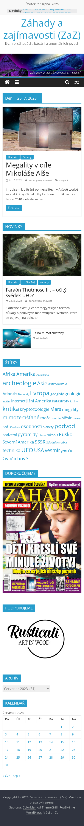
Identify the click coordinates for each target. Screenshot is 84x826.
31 (6, 765)
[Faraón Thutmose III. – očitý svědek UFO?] (42, 236)
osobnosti (31, 426)
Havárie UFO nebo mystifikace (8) (46, 11)
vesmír (52, 450)
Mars (55, 409)
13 (40, 742)
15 (62, 742)
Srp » (16, 776)
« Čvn (6, 776)
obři (6, 426)
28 (51, 757)
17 (6, 750)
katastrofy (60, 401)
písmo (42, 435)
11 (18, 742)
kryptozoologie (34, 409)
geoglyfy (57, 394)
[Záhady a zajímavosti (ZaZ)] (7, 82)
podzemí (10, 434)
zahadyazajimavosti (41, 180)
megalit (63, 180)
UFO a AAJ (29, 282)
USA (39, 450)
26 (29, 757)
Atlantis (10, 393)
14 (51, 742)
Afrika (9, 374)
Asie (42, 383)
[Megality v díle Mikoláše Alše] (42, 109)
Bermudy (23, 394)
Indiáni (6, 401)
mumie (56, 418)
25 (18, 757)
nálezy (77, 418)
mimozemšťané (21, 417)
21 (51, 750)
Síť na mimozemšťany (48, 333)
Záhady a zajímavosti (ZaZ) (42, 28)
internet (18, 400)
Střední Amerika (56, 442)
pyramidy (28, 434)
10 (6, 742)
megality (70, 409)
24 (6, 757)
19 (29, 750)
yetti (64, 451)
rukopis (52, 435)
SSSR (40, 442)
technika (11, 450)
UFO (27, 450)
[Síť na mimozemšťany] (17, 331)
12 (29, 742)
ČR (70, 451)
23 (73, 750)
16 (73, 742)
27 (40, 757)
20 (40, 750)
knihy (74, 401)
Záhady (27, 157)
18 (18, 750)
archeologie (19, 383)
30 (73, 757)
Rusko (65, 434)
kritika (11, 409)
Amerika (26, 373)
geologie (73, 394)
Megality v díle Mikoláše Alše (28, 169)
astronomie (57, 384)
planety (48, 427)
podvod (64, 426)
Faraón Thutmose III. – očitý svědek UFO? (36, 292)
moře (45, 418)
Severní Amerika (18, 442)
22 (62, 750)
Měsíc (66, 417)
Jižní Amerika (38, 401)
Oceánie (15, 427)
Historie (12, 157)
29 (62, 757)
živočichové (15, 458)
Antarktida (42, 374)
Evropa (40, 393)
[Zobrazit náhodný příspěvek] (76, 82)
